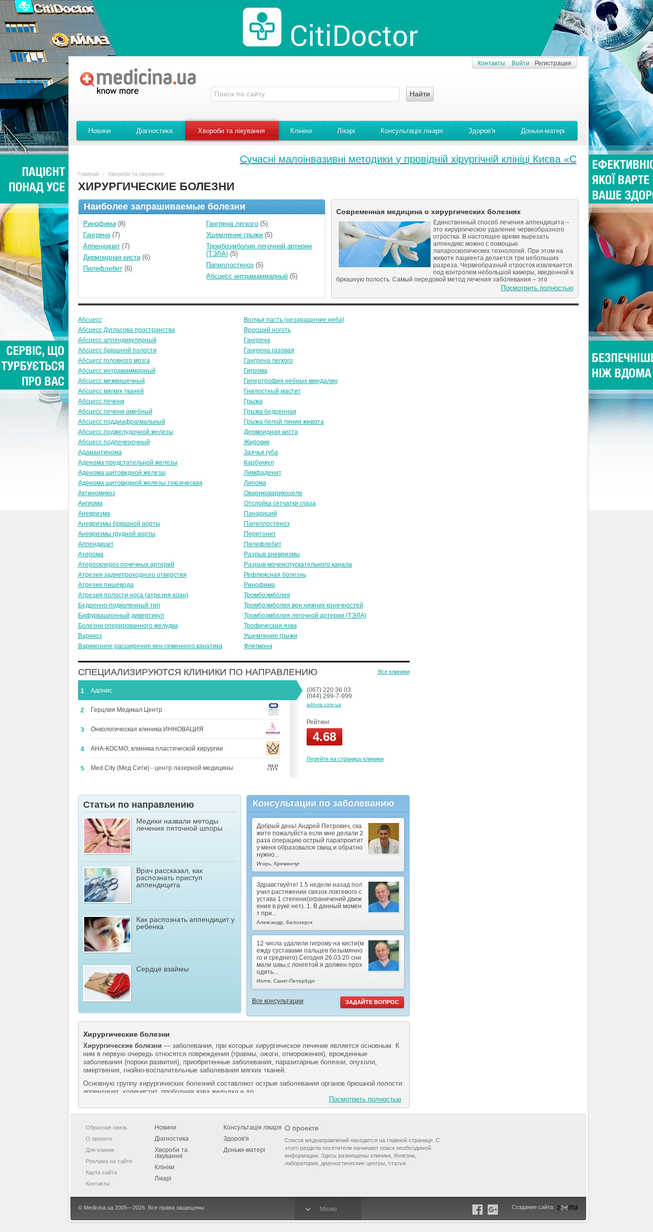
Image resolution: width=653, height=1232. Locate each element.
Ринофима (259, 584)
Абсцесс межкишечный (111, 380)
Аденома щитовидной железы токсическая (140, 482)
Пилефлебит (263, 544)
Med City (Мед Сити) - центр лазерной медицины (162, 768)
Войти (521, 63)
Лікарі (346, 131)
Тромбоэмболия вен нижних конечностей (303, 605)
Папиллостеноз (267, 523)
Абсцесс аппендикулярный (117, 340)
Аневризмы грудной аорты (117, 533)
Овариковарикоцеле (273, 493)
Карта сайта (101, 1172)
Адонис (101, 690)
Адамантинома (100, 452)
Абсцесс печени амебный (115, 411)
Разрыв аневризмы (272, 554)
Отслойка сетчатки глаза (280, 503)
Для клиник (100, 1150)
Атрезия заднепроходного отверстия (132, 574)
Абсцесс (90, 319)
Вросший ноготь (267, 329)
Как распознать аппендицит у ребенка (185, 923)
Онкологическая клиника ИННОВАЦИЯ (147, 729)
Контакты (491, 63)
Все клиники (394, 672)
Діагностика (154, 131)
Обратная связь (107, 1127)
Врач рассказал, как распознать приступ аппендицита (169, 878)
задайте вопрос (372, 1002)
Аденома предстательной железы (128, 462)
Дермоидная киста (271, 431)
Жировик (256, 442)
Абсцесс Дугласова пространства (126, 329)
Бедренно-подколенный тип (119, 605)
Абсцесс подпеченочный (114, 442)
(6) (116, 257)
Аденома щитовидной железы (122, 472)
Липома (255, 482)
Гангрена (257, 340)
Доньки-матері (543, 131)
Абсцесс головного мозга (114, 360)
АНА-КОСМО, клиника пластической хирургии (157, 748)
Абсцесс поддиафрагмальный (121, 421)
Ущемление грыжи (270, 635)
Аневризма (94, 513)
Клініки (301, 131)
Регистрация (553, 63)
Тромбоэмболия (267, 595)
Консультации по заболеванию (323, 803)
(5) (237, 223)
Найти (420, 94)
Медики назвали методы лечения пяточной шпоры (179, 824)
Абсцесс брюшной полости (117, 350)
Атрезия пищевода (106, 584)
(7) (101, 235)
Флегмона (258, 646)
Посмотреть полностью (537, 288)
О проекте (99, 1139)
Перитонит (260, 533)
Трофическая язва (270, 625)
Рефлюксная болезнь (275, 574)
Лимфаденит (263, 472)
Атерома (91, 554)
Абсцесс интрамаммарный (117, 370)
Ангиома (90, 503)
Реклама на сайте (109, 1161)
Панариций (260, 513)
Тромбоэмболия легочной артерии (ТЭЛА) (305, 615)
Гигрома (255, 370)
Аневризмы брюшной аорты (119, 523)
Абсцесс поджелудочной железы (125, 431)
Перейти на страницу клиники (345, 759)
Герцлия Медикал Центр (126, 709)
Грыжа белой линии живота (284, 421)
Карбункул (259, 462)
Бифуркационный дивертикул (121, 615)
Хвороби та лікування (231, 131)
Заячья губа (261, 452)
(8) (104, 223)
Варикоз (90, 635)
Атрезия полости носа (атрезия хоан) (133, 595)
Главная (88, 174)
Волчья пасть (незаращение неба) (294, 319)
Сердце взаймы (162, 969)
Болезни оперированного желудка (128, 625)
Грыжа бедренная (270, 411)
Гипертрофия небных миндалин (291, 380)
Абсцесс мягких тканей (111, 391)
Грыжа (253, 401)
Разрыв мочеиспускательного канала (298, 564)
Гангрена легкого (268, 360)
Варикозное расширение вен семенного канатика (150, 646)
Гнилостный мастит (272, 391)
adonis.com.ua (324, 704)
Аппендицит (96, 544)
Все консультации (278, 1001)
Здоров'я (481, 131)
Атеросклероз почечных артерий (126, 564)
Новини (99, 131)
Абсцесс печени (101, 401)
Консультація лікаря (412, 131)
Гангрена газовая (269, 350)
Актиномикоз (96, 493)
